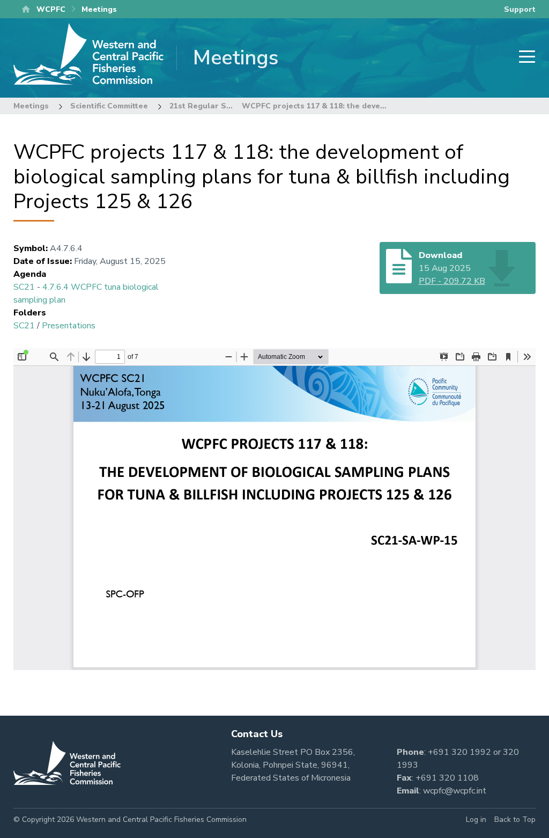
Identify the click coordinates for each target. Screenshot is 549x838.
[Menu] (524, 57)
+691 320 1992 (459, 752)
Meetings (31, 106)
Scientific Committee (109, 106)
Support (520, 9)
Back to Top (515, 819)
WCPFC (50, 9)
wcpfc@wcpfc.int (454, 791)
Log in (476, 819)
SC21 (24, 287)
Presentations (68, 326)
